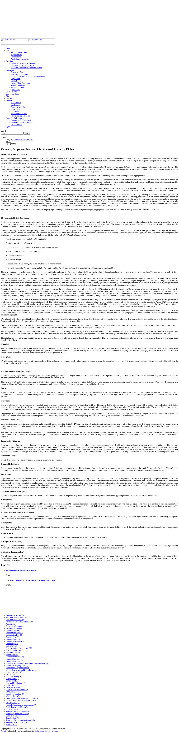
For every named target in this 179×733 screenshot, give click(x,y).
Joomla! (4, 731)
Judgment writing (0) (14, 676)
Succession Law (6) (13, 716)
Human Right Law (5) (14, 659)
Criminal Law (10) (13, 639)
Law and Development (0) (16, 683)
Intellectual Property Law (23, 140)
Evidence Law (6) (13, 652)
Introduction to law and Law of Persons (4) (22, 670)
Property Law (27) (13, 703)
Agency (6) (10, 624)
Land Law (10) (12, 681)
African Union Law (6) (15, 620)
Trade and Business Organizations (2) (20, 720)
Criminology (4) (12, 644)
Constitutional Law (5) (14, 633)
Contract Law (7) (12, 637)
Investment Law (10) (14, 672)
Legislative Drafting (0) (15, 694)
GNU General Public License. (46, 731)
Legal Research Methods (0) (17, 690)
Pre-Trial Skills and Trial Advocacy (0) (21, 700)
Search (3, 131)
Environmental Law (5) (15, 650)
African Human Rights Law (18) (18, 617)
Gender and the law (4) (15, 657)
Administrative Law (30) (15, 615)
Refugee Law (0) (12, 709)
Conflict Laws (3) (12, 631)
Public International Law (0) (17, 707)
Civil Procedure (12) (14, 628)
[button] (8, 50)
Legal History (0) (12, 685)
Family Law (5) (12, 655)
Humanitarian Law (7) (14, 661)
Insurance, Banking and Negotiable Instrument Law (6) (27, 663)
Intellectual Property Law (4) (17, 665)
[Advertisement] (74, 18)
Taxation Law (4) (12, 718)
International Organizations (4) (17, 668)
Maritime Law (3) (12, 696)
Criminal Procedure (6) (15, 641)
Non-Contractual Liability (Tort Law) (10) (22, 698)
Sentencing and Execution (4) (17, 714)
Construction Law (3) (14, 635)
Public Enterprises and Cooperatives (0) (21, 705)
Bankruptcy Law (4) (14, 626)
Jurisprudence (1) (12, 679)
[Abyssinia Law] (28, 44)
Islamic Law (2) (12, 674)
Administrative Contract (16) (17, 722)
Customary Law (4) (13, 646)
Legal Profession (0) (13, 687)
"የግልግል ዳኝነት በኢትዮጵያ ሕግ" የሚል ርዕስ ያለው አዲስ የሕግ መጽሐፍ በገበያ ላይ (30, 580)
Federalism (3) (11, 725)
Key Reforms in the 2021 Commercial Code (21, 570)
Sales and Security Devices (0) (17, 711)
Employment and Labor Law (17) (19, 648)
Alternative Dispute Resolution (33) (19, 622)
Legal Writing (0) (12, 692)
